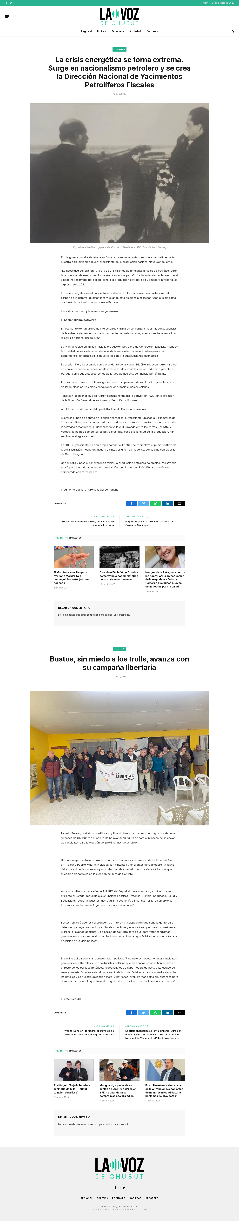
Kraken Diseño (139, 1209)
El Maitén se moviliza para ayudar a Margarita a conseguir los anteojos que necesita (71, 578)
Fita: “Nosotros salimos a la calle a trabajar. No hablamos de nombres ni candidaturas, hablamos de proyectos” (164, 1091)
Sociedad (135, 31)
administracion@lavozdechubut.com (119, 1206)
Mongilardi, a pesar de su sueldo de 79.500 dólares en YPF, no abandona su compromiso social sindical (118, 1091)
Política (101, 31)
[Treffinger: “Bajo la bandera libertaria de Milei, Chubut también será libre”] (74, 1070)
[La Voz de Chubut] (119, 16)
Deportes (152, 31)
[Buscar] (232, 31)
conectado (93, 614)
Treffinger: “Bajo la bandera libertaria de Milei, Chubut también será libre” (72, 1089)
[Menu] (7, 16)
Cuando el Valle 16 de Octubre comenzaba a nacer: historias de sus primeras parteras (119, 576)
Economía (118, 31)
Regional (86, 31)
